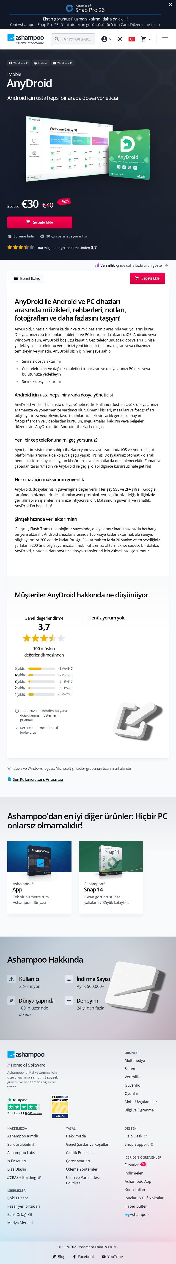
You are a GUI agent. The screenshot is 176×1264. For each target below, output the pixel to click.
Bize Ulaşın (16, 1169)
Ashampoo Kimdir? (23, 1136)
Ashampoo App (138, 1181)
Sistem (130, 1068)
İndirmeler (134, 1173)
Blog (61, 1256)
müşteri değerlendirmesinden (67, 247)
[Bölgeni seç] (131, 39)
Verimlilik (132, 1076)
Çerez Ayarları (78, 1160)
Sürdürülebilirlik (21, 1144)
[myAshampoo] (106, 39)
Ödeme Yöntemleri (82, 1169)
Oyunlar (131, 1093)
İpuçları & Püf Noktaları (145, 1197)
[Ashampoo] (26, 1054)
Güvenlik (132, 1085)
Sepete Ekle (43, 222)
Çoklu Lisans (18, 1197)
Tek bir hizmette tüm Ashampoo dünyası (31, 899)
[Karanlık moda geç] (119, 39)
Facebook (86, 1256)
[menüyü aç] (165, 39)
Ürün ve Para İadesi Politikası (83, 1180)
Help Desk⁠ (133, 1136)
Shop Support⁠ (137, 1144)
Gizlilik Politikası (79, 1152)
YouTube (115, 1256)
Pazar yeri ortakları (23, 1206)
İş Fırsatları (16, 1160)
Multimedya (135, 1060)
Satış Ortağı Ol (19, 1214)
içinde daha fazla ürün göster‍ (131, 265)
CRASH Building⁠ (21, 1177)
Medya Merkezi (20, 1222)
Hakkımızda (76, 1136)
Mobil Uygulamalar (141, 1101)
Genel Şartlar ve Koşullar (87, 1144)
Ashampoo (137, 1215)
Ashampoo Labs (21, 1152)
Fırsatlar (135, 1164)
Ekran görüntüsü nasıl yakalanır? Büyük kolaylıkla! (107, 899)
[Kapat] (170, 4)
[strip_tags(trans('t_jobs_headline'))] (60, 1107)
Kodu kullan (135, 1189)
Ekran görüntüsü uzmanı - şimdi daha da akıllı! (85, 19)
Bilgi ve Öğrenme (139, 1110)
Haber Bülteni (136, 1206)
